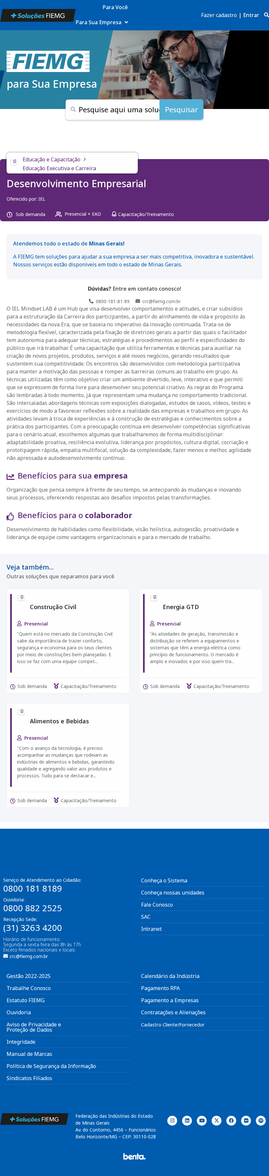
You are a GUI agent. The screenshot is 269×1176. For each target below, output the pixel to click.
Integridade (21, 1041)
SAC (146, 916)
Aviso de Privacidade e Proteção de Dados (34, 1027)
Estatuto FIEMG (26, 1000)
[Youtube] (202, 1121)
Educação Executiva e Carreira (59, 168)
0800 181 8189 (32, 888)
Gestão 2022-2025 (29, 976)
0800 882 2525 (32, 908)
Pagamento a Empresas (170, 1000)
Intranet (151, 928)
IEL (41, 199)
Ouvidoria (19, 1012)
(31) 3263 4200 (32, 927)
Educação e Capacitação (51, 159)
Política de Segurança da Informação (51, 1066)
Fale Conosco (157, 904)
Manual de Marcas (29, 1054)
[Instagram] (172, 1121)
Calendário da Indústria (170, 976)
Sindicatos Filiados (29, 1078)
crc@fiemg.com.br (29, 956)
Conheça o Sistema (164, 880)
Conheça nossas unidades (172, 892)
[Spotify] (261, 1121)
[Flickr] (246, 1121)
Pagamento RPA (160, 988)
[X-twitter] (216, 1121)
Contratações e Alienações (173, 1012)
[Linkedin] (187, 1121)
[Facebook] (231, 1121)
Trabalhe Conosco (29, 988)
